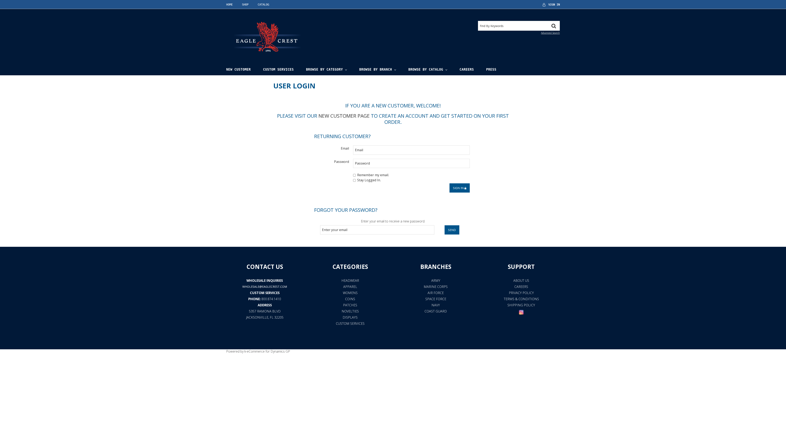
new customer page (344, 115)
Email (345, 148)
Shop (245, 4)
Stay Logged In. (369, 180)
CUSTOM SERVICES (265, 293)
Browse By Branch (375, 69)
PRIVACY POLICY (521, 293)
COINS (350, 299)
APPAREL (350, 286)
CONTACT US (264, 267)
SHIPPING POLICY (521, 305)
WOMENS (350, 293)
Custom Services (278, 69)
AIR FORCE (436, 293)
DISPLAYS (350, 317)
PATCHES (350, 305)
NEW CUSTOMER (238, 69)
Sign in (458, 188)
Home (229, 4)
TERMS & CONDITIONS (521, 299)
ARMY (435, 280)
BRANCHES (435, 267)
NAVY (435, 305)
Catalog (263, 4)
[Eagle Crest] (267, 36)
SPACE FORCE (435, 299)
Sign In (554, 4)
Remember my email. (373, 175)
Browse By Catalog (425, 69)
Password (341, 161)
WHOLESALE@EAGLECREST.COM (264, 287)
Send (452, 230)
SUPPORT (521, 267)
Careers (467, 69)
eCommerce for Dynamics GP (268, 351)
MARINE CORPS (436, 286)
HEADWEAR (350, 280)
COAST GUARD (436, 311)
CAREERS (521, 286)
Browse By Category (324, 69)
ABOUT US (521, 280)
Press (491, 69)
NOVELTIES (350, 311)
